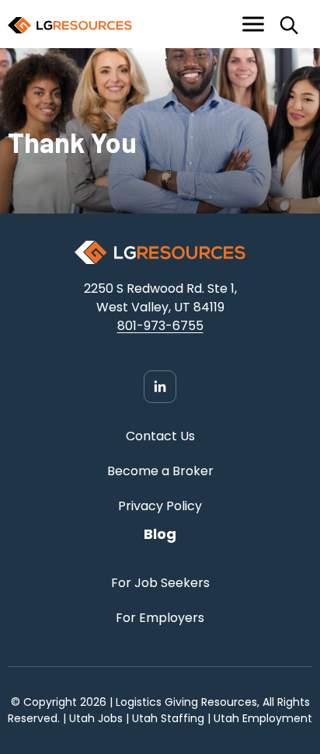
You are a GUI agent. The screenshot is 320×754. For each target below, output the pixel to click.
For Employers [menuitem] (160, 618)
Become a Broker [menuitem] (160, 471)
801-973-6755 (160, 326)
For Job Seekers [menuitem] (160, 583)
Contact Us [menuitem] (160, 436)
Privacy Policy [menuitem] (160, 506)
